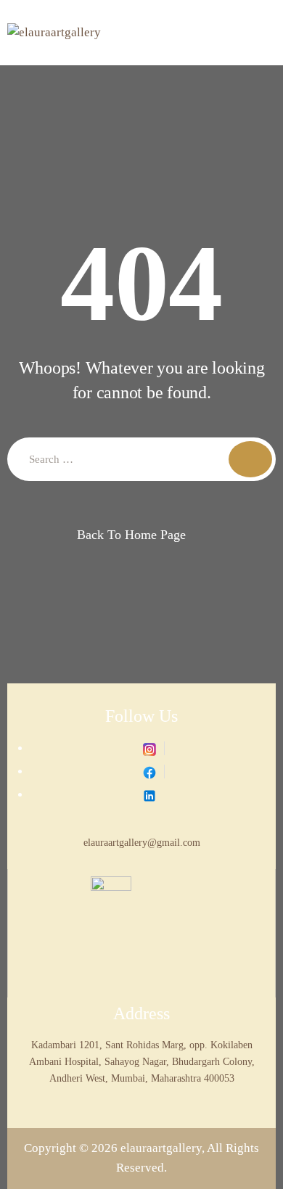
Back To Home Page (131, 534)
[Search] (250, 459)
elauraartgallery (161, 1148)
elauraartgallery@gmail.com (141, 842)
